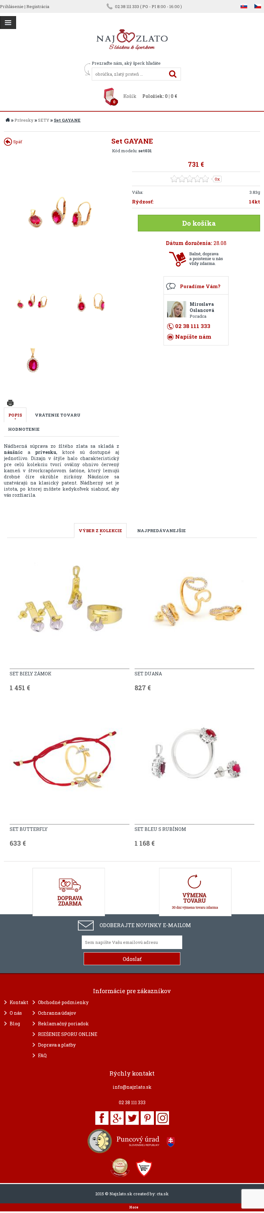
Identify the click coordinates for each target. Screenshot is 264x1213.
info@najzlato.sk (132, 1087)
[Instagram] (162, 1118)
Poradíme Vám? (200, 286)
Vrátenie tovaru (57, 415)
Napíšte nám (193, 336)
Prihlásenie (12, 6)
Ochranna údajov (57, 1013)
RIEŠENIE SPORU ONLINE (67, 1034)
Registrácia (37, 6)
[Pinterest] (147, 1118)
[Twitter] (132, 1118)
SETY (43, 120)
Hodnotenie (24, 429)
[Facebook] (101, 1118)
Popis (15, 415)
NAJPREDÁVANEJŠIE (161, 530)
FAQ (42, 1055)
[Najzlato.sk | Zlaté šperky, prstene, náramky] (132, 57)
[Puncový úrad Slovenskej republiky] (132, 1141)
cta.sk (163, 1194)
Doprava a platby (57, 1045)
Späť (17, 142)
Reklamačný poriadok (63, 1023)
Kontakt (19, 1002)
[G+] (117, 1118)
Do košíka (199, 223)
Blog (15, 1023)
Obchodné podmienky (63, 1002)
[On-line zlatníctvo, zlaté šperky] (8, 22)
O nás (16, 1013)
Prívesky (23, 120)
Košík (130, 96)
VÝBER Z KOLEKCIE (100, 530)
